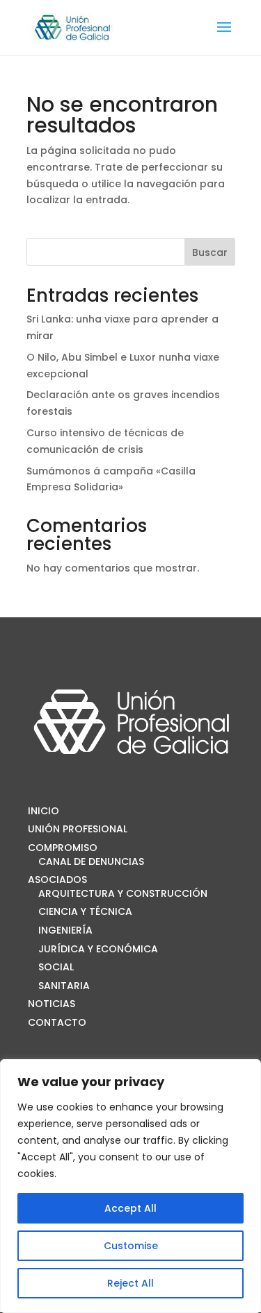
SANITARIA (64, 986)
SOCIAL (56, 967)
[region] (130, 1186)
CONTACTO (57, 1022)
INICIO (43, 811)
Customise (131, 1246)
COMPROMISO (62, 848)
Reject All (130, 1283)
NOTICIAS (51, 1004)
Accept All (130, 1208)
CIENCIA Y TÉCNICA (85, 911)
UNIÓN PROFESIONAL (77, 829)
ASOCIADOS (57, 879)
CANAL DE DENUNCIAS (91, 861)
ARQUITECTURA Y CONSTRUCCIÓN (122, 893)
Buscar (210, 252)
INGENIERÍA (65, 930)
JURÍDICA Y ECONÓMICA (98, 949)
